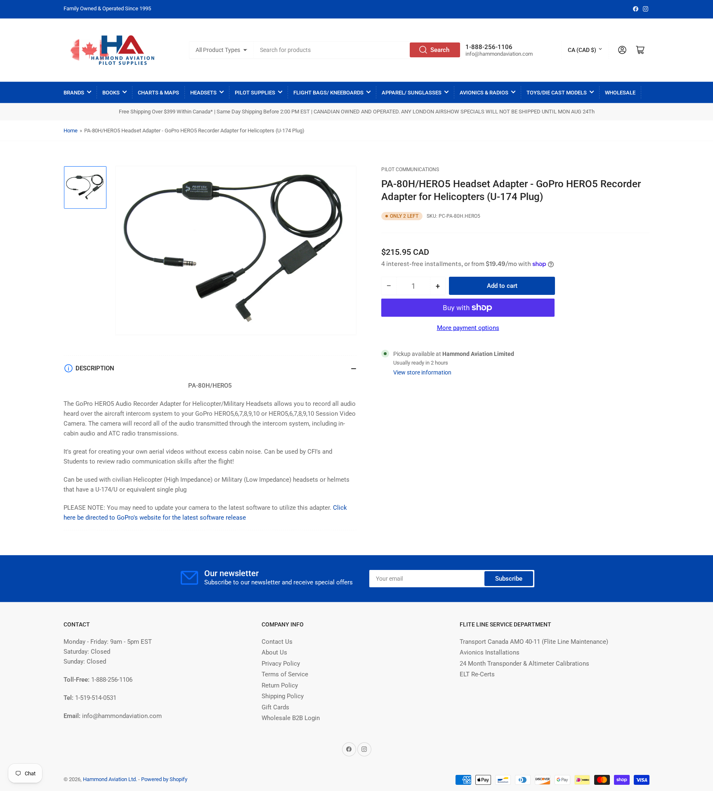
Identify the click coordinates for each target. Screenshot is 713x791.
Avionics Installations (489, 652)
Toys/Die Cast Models (556, 92)
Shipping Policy (283, 696)
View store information (422, 372)
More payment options (468, 328)
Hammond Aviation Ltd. (110, 779)
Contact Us (277, 641)
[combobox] (358, 50)
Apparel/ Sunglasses (411, 92)
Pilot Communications (410, 169)
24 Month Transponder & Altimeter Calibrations (524, 663)
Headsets (203, 92)
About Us (274, 652)
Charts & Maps (158, 92)
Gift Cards (275, 707)
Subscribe (508, 578)
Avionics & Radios (484, 92)
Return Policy (280, 685)
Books (111, 92)
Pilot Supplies (255, 92)
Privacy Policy (281, 663)
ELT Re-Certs (477, 674)
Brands (74, 92)
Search (439, 50)
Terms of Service (285, 674)
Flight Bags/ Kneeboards (328, 92)
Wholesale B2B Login (291, 718)
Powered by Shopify (164, 779)
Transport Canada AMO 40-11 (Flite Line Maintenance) (534, 641)
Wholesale (620, 92)
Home (71, 130)
